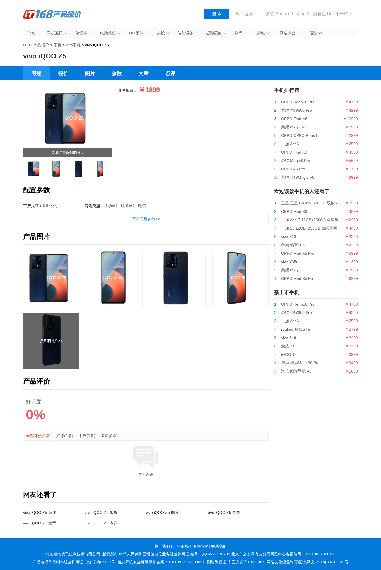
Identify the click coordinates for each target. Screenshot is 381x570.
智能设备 (185, 33)
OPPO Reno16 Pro (298, 102)
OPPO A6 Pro (293, 169)
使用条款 (200, 546)
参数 (117, 73)
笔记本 (81, 33)
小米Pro (343, 13)
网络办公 (287, 33)
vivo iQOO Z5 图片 (162, 512)
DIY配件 (136, 33)
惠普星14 (322, 13)
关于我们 (162, 546)
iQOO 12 (289, 354)
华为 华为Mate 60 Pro (300, 363)
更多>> (316, 33)
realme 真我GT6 (295, 329)
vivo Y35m (290, 261)
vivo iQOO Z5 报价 (101, 512)
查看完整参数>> (146, 218)
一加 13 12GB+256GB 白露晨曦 (309, 228)
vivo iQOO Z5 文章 (39, 523)
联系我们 (219, 546)
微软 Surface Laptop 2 (287, 13)
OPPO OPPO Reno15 (300, 135)
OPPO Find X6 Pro (297, 253)
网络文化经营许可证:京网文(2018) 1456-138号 (307, 562)
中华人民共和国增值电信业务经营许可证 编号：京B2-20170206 (174, 554)
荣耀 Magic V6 (294, 127)
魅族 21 (288, 346)
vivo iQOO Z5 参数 (223, 512)
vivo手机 (73, 45)
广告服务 (181, 546)
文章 (144, 73)
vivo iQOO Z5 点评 (101, 523)
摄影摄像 (214, 33)
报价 (63, 73)
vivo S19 (288, 337)
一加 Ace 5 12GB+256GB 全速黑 (310, 220)
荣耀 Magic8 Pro (295, 160)
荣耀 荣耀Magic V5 (297, 177)
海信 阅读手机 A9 (296, 371)
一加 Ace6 (290, 144)
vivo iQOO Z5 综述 (39, 512)
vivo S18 (288, 236)
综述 (37, 73)
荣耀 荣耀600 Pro (296, 110)
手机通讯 (55, 33)
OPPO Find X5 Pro (297, 278)
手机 (57, 45)
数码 (238, 33)
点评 (170, 73)
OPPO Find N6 (294, 118)
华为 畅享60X (293, 245)
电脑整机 (108, 33)
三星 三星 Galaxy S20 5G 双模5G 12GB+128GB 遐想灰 (329, 203)
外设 (161, 33)
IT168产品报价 (52, 18)
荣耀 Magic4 (292, 270)
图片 (90, 73)
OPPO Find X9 (294, 152)
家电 (261, 33)
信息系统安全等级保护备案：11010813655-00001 (161, 562)
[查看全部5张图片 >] (67, 91)
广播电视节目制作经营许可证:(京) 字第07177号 (74, 562)
